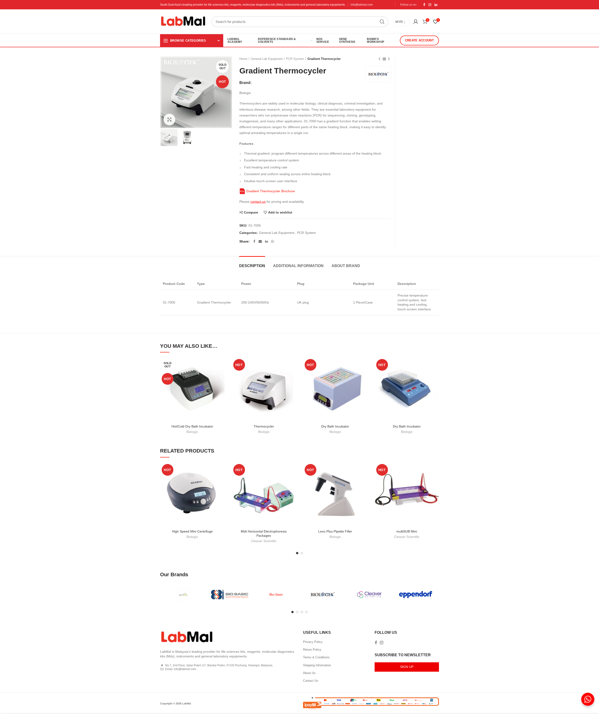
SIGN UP (406, 667)
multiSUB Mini (406, 531)
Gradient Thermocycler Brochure (270, 191)
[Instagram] (430, 5)
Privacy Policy (313, 642)
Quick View (221, 386)
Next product (389, 59)
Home (243, 59)
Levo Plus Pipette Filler (335, 531)
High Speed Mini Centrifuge (192, 531)
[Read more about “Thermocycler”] (292, 375)
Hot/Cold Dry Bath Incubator (192, 426)
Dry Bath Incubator (335, 426)
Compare (251, 212)
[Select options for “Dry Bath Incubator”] (364, 375)
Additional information (298, 266)
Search (382, 21)
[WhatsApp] (273, 241)
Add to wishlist (280, 212)
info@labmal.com (362, 4)
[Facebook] (424, 5)
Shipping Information (317, 665)
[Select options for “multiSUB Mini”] (435, 480)
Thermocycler (264, 426)
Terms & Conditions (316, 657)
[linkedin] (436, 5)
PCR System (295, 59)
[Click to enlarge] (169, 119)
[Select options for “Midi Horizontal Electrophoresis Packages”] (292, 480)
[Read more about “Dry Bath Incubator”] (435, 375)
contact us (258, 201)
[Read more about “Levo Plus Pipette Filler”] (364, 480)
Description (252, 266)
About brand (346, 266)
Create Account (419, 40)
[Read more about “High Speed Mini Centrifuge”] (221, 480)
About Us (309, 673)
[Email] (260, 241)
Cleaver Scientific (264, 541)
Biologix (192, 432)
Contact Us (310, 680)
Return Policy (312, 649)
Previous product (379, 59)
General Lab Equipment (267, 59)
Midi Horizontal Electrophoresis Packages (264, 533)
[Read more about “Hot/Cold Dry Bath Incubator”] (221, 375)
